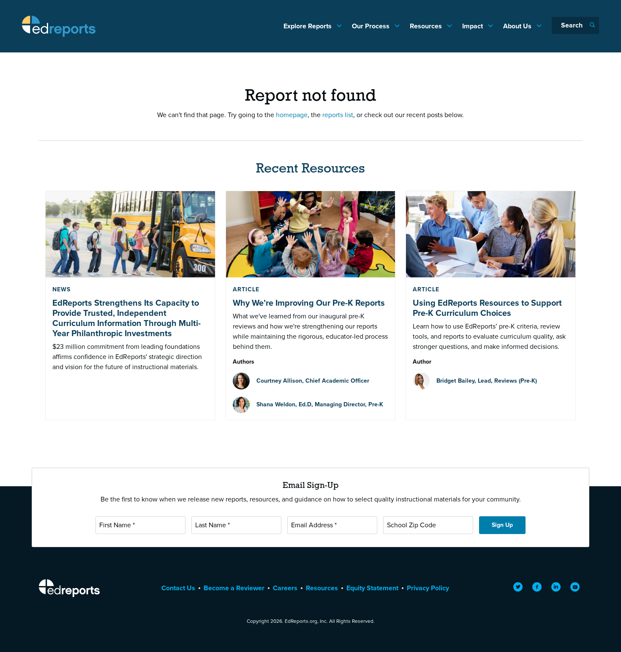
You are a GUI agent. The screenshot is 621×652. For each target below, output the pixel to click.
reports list (337, 115)
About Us (518, 26)
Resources (427, 26)
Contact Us (178, 588)
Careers (285, 588)
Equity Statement (372, 588)
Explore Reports (308, 26)
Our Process (371, 26)
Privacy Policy (428, 588)
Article (246, 289)
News (61, 289)
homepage (292, 115)
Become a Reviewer (234, 588)
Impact (473, 26)
